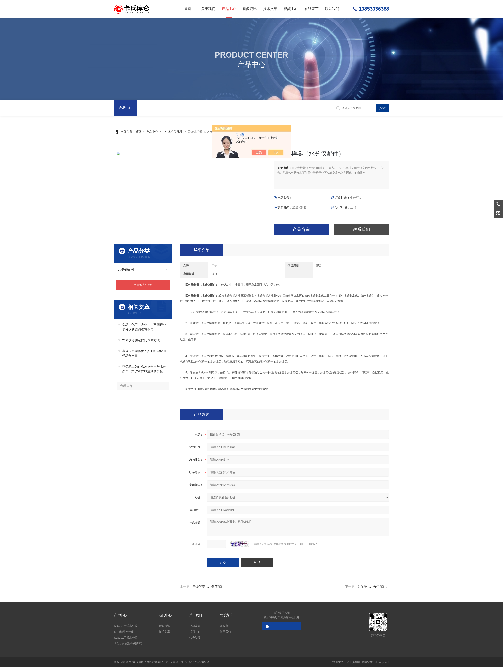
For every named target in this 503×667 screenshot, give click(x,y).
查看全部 (126, 386)
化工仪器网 (353, 662)
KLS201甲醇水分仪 (126, 637)
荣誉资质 (194, 637)
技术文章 (270, 9)
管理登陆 (367, 662)
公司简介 (194, 625)
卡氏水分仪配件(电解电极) (128, 644)
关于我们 (208, 9)
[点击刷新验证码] (239, 544)
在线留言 (311, 9)
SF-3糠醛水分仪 (124, 631)
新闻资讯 (249, 9)
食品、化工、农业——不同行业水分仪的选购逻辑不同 (144, 327)
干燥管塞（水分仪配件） (210, 586)
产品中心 (229, 9)
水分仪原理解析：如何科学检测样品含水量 (144, 353)
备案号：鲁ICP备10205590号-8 (189, 662)
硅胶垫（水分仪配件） (373, 586)
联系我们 (332, 9)
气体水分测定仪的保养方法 (141, 340)
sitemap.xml (381, 662)
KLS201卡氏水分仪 (126, 625)
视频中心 (291, 9)
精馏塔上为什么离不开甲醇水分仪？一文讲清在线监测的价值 (144, 369)
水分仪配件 (175, 131)
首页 (187, 9)
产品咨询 (301, 229)
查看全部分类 (142, 285)
